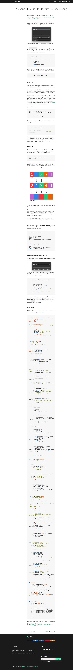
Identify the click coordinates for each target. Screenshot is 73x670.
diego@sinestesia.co (48, 652)
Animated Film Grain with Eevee (50, 632)
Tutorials (50, 1)
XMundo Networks (25, 666)
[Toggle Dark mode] (70, 3)
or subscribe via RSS (46, 661)
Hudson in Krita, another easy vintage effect (31, 632)
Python (33, 637)
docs (42, 312)
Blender (29, 637)
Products (64, 1)
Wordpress (36, 666)
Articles (60, 1)
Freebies (55, 1)
